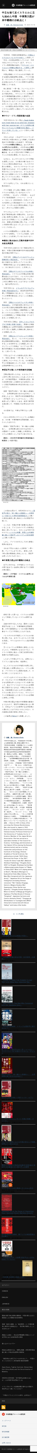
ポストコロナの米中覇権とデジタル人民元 (17, 1188)
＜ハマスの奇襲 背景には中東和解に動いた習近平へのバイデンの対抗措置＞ (18, 535)
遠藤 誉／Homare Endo (14, 25)
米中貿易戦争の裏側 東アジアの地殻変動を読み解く (18, 1235)
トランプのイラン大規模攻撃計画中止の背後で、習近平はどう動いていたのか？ (18, 1388)
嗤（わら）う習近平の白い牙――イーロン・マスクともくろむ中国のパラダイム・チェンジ (18, 1051)
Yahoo (14, 716)
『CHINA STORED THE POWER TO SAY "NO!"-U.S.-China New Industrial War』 (17, 981)
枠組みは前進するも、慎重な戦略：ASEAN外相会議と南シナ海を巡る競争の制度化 (18, 1351)
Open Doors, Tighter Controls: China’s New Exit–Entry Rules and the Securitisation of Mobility (17, 1369)
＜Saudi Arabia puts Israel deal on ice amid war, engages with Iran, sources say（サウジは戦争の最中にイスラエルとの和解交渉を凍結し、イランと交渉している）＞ (18, 125)
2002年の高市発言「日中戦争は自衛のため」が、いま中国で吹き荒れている (17, 1379)
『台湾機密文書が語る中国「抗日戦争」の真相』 (18, 958)
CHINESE (5, 1291)
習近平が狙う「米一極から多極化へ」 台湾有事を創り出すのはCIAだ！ (18, 1075)
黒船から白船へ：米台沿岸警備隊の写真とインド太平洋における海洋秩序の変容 (18, 1336)
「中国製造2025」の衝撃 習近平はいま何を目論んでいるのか (18, 1258)
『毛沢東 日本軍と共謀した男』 (14, 1277)
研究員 (4, 1426)
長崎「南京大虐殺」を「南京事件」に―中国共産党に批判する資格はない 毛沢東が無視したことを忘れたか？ (18, 1326)
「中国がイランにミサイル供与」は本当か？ (17, 1395)
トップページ (6, 1420)
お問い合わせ (6, 1443)
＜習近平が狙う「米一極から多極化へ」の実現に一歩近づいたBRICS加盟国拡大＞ (18, 513)
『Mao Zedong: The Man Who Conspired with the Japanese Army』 (17, 1004)
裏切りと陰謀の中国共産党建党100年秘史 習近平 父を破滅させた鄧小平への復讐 (18, 1166)
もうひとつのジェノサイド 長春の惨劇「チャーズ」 (18, 1120)
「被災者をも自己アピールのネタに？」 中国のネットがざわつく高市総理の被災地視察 (18, 1360)
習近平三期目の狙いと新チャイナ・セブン (17, 1097)
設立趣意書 (5, 1437)
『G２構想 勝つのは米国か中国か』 (15, 936)
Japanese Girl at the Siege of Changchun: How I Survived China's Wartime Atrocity (18, 1212)
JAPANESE (5, 1304)
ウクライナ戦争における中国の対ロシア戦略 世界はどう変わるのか (19, 1143)
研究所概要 (5, 1431)
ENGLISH (5, 1297)
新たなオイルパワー (8, 1343)
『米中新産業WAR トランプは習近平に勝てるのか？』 (18, 1027)
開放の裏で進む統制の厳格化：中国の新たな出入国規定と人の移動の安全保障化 (18, 1317)
